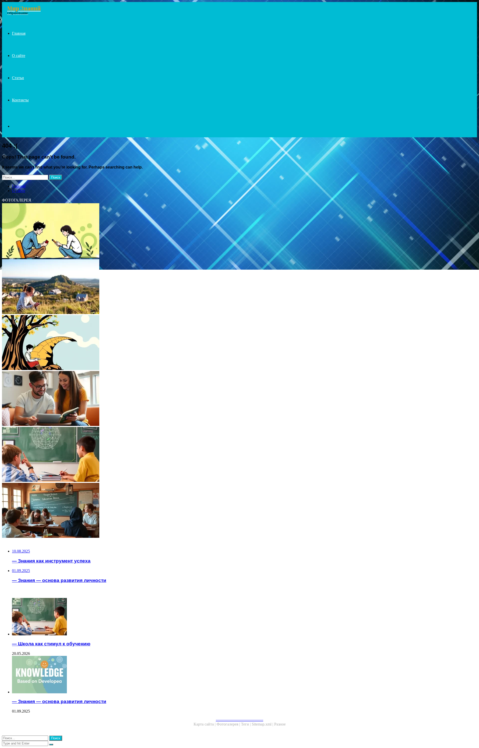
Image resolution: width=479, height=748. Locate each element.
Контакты (20, 100)
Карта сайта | (205, 724)
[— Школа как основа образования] (151, 511)
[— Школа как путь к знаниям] (151, 343)
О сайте (18, 55)
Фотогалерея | (229, 724)
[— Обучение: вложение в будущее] (151, 287)
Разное (280, 724)
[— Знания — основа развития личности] (156, 675)
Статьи (18, 78)
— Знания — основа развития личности (59, 701)
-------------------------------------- (239, 720)
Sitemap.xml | (263, 724)
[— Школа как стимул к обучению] (151, 455)
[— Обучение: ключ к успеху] (151, 231)
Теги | (246, 724)
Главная (18, 33)
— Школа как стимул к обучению (51, 643)
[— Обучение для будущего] (151, 399)
